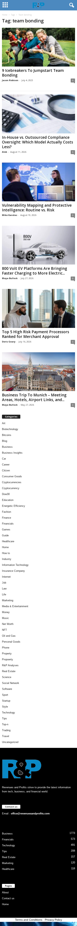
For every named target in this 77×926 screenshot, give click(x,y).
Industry (6, 559)
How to (6, 553)
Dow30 (6, 494)
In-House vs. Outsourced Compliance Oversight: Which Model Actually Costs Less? (37, 142)
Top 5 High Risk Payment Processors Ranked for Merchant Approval (35, 334)
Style (5, 706)
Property (7, 653)
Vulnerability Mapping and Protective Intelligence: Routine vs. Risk (37, 208)
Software (7, 688)
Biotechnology (10, 429)
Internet (6, 576)
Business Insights (12, 452)
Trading (6, 730)
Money (6, 612)
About (5, 892)
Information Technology (15, 564)
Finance (6, 517)
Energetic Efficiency (13, 505)
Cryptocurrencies (11, 482)
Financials (8, 523)
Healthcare (8, 541)
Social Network (10, 683)
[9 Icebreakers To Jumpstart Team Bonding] (38, 47)
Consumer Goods (12, 476)
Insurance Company (13, 570)
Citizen (6, 470)
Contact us (8, 898)
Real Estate (8, 671)
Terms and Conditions (28, 919)
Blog (4, 440)
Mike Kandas (9, 215)
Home (4, 14)
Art (3, 423)
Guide (5, 535)
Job (4, 582)
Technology (8, 712)
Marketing (7, 600)
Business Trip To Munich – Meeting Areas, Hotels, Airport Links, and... (34, 397)
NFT (4, 629)
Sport (5, 694)
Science (6, 677)
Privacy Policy (53, 919)
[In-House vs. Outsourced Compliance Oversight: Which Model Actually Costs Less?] (38, 113)
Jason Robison (10, 80)
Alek (4, 151)
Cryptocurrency (10, 488)
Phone (5, 647)
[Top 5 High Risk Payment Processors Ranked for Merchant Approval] (38, 308)
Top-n (5, 724)
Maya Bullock (10, 278)
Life (4, 594)
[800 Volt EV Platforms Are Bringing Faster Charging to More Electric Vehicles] (38, 245)
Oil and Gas (9, 635)
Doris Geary (8, 341)
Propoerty (7, 659)
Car (4, 458)
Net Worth (7, 624)
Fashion (6, 511)
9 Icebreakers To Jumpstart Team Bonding (33, 73)
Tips (4, 718)
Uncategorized (10, 742)
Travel (5, 736)
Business (7, 446)
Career (5, 464)
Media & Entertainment (15, 606)
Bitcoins (6, 435)
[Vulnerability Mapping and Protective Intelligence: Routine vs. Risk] (38, 182)
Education (7, 500)
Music (5, 618)
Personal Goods (11, 641)
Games (6, 529)
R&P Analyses (10, 665)
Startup (6, 700)
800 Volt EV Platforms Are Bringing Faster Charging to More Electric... (34, 271)
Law (4, 588)
